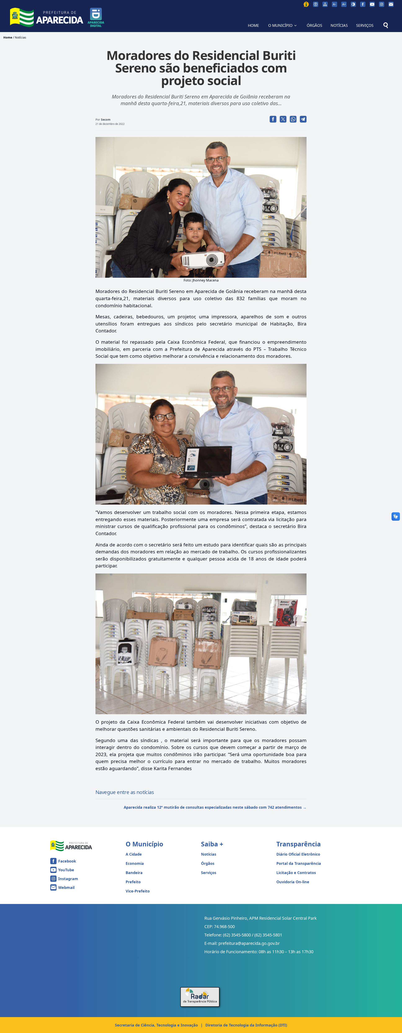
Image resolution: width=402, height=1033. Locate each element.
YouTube (66, 869)
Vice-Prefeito (138, 891)
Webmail (66, 887)
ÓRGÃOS (314, 25)
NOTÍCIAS (339, 25)
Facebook (67, 861)
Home (7, 37)
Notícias (20, 37)
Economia (135, 863)
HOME (253, 25)
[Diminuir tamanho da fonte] (334, 4)
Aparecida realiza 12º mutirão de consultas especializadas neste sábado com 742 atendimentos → (215, 807)
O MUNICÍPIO (280, 25)
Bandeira (134, 872)
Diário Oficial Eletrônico (298, 854)
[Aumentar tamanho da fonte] (344, 4)
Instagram (68, 878)
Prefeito (133, 881)
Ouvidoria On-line (292, 881)
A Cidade (134, 854)
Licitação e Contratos (296, 872)
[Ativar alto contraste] (353, 4)
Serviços (208, 872)
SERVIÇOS (365, 25)
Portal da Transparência (298, 863)
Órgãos (207, 863)
